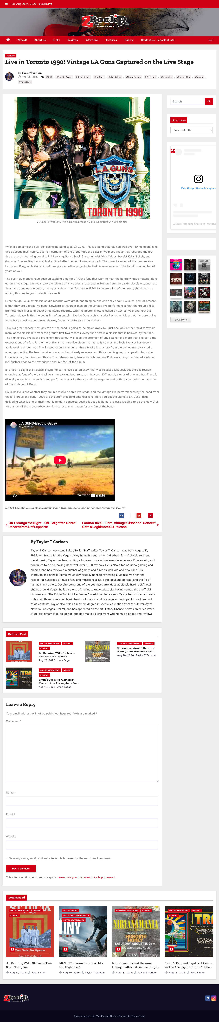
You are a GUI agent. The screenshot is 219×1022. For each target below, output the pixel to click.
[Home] (8, 40)
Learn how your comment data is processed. (86, 877)
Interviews (92, 39)
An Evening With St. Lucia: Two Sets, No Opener (57, 654)
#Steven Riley (183, 77)
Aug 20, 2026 (72, 972)
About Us (40, 39)
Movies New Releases (73, 920)
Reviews (73, 39)
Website (11, 836)
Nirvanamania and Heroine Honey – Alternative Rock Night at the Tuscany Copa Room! (135, 967)
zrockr (200, 223)
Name (11, 792)
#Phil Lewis (150, 77)
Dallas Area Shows (49, 643)
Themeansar (137, 1016)
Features (111, 39)
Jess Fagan (63, 660)
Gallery (129, 39)
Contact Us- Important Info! (158, 39)
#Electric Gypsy (64, 77)
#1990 (49, 77)
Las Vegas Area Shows (130, 643)
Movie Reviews (70, 910)
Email (10, 814)
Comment (13, 721)
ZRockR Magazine (183, 223)
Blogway (123, 1016)
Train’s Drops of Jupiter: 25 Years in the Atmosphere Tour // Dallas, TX (59, 683)
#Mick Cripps (114, 77)
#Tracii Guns (25, 82)
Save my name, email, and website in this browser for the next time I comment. (60, 858)
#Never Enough (133, 77)
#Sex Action (166, 77)
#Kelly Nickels (83, 77)
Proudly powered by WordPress (91, 1016)
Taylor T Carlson (32, 72)
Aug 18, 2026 (125, 655)
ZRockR (22, 39)
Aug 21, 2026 (47, 660)
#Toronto (199, 77)
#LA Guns (99, 77)
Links (56, 39)
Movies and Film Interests (76, 915)
